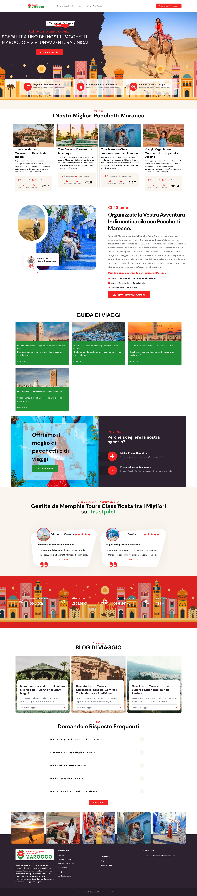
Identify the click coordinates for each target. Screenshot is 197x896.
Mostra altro (98, 802)
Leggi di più (63, 559)
